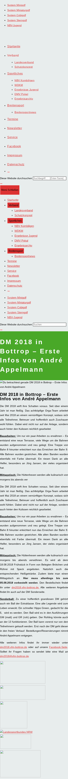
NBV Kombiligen (24, 225)
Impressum (14, 280)
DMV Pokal (21, 240)
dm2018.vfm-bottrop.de (13, 647)
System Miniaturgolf (18, 10)
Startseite (12, 199)
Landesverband (24, 210)
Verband (13, 205)
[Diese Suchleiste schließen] (1, 183)
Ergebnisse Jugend (26, 235)
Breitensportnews (25, 256)
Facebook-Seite (58, 647)
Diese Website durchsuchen (16, 178)
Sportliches (15, 220)
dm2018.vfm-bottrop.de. (25, 587)
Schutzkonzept (23, 215)
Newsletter (13, 265)
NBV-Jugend (14, 25)
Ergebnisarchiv (23, 245)
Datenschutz (14, 285)
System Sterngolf (17, 20)
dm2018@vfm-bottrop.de (14, 656)
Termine (12, 261)
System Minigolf (16, 5)
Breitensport (16, 250)
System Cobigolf (16, 15)
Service (11, 270)
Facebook (13, 275)
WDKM (19, 230)
